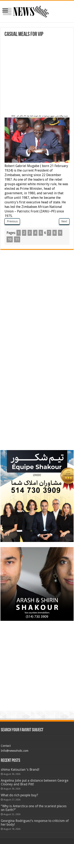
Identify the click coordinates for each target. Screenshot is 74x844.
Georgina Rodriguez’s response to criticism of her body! (35, 822)
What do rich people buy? (19, 795)
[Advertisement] (37, 76)
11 (17, 239)
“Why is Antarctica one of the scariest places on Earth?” (34, 808)
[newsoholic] (25, 11)
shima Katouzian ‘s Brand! (20, 770)
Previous (12, 221)
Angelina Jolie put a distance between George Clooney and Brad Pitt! (34, 782)
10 (10, 239)
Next (64, 221)
